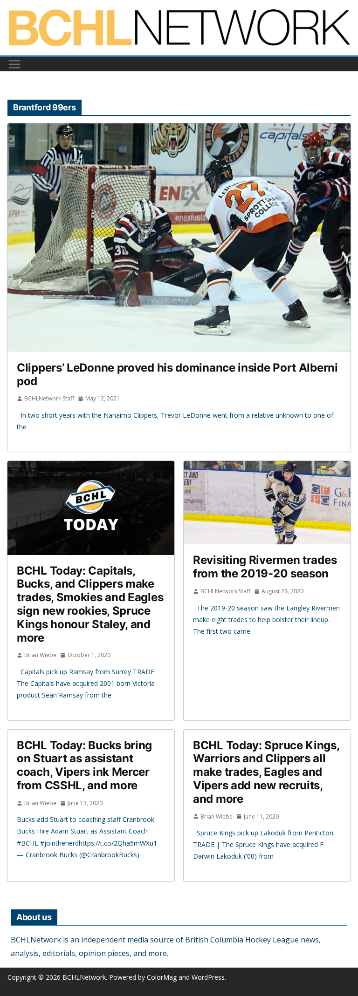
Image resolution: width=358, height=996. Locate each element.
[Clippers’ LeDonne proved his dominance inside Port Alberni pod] (179, 237)
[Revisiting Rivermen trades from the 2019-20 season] (267, 502)
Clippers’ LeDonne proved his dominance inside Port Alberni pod (177, 374)
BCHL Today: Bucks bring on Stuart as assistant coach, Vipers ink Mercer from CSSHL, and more (84, 765)
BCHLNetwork (84, 977)
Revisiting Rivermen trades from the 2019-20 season (265, 566)
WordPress (208, 977)
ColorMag (162, 977)
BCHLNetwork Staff (49, 398)
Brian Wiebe (40, 655)
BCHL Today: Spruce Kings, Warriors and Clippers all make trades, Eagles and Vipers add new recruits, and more (266, 772)
